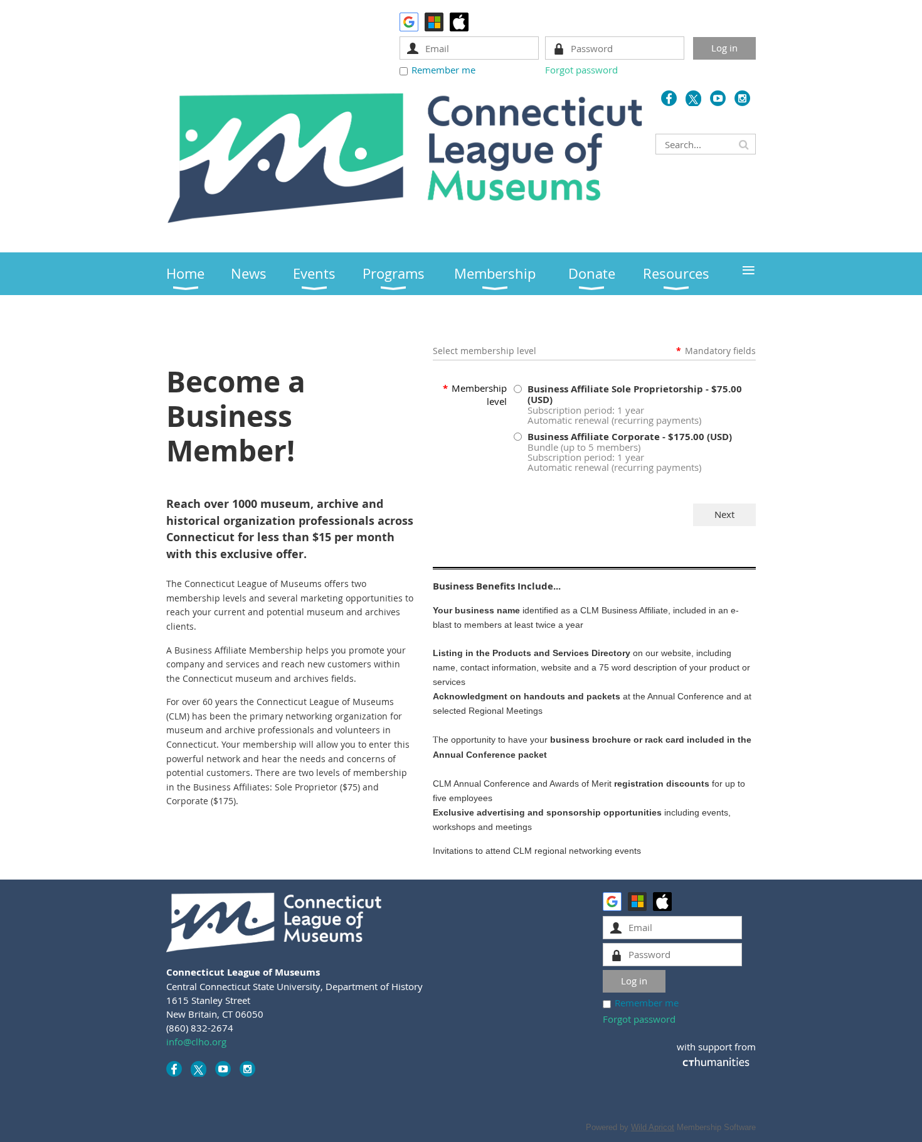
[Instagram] (742, 98)
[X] (693, 98)
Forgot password (581, 69)
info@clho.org (196, 1041)
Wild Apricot (652, 1127)
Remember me (443, 69)
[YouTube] (718, 98)
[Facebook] (669, 98)
